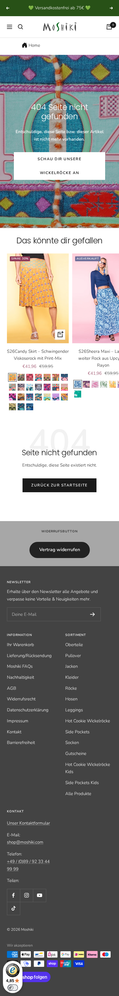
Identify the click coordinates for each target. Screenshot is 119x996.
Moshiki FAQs (20, 674)
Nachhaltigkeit (20, 685)
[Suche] (20, 34)
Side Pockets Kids (82, 790)
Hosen (71, 706)
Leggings (74, 717)
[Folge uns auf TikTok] (13, 915)
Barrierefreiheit (21, 750)
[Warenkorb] (109, 34)
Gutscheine (75, 761)
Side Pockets (77, 739)
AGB (11, 695)
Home (34, 53)
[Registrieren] (92, 622)
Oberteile (74, 652)
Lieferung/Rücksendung (29, 663)
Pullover (73, 663)
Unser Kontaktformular (28, 830)
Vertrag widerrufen (59, 557)
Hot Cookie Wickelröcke (87, 728)
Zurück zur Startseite (59, 492)
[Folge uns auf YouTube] (39, 902)
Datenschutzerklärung (28, 717)
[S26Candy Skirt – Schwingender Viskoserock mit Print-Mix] (38, 306)
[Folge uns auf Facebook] (13, 902)
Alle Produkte (78, 801)
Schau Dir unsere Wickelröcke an (59, 173)
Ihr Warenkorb (20, 652)
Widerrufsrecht (21, 706)
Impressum (17, 728)
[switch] (13, 987)
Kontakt (14, 739)
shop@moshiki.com (25, 850)
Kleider (72, 685)
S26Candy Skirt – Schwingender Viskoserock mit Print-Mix (38, 362)
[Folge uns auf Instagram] (26, 902)
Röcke (71, 695)
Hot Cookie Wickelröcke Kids (87, 775)
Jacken (71, 674)
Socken (72, 750)
